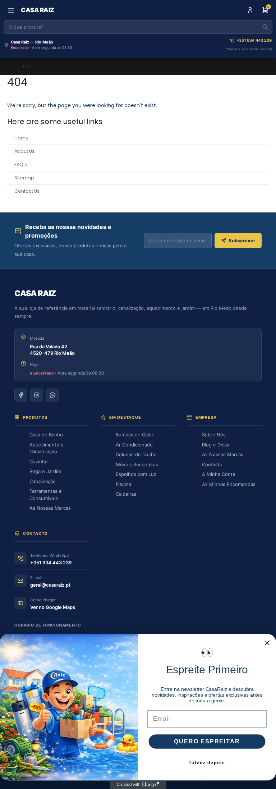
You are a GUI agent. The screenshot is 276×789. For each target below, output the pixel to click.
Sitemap (24, 178)
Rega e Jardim (45, 471)
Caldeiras (126, 494)
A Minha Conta (218, 474)
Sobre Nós (214, 434)
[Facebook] (20, 395)
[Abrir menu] (11, 10)
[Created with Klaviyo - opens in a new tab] (138, 784)
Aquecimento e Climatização (46, 448)
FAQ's (20, 164)
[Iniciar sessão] (250, 10)
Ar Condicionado (134, 445)
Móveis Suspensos (137, 464)
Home (21, 138)
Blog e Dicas (215, 445)
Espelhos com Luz (136, 474)
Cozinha (38, 461)
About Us (24, 151)
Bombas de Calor (134, 434)
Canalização (42, 481)
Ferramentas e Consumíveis (45, 494)
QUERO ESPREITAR (207, 741)
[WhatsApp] (52, 395)
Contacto (212, 464)
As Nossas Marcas (50, 508)
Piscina (123, 484)
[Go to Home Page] (9, 66)
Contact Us (27, 191)
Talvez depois (207, 762)
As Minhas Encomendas (229, 484)
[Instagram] (36, 395)
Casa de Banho (46, 434)
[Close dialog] (267, 643)
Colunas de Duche (136, 454)
